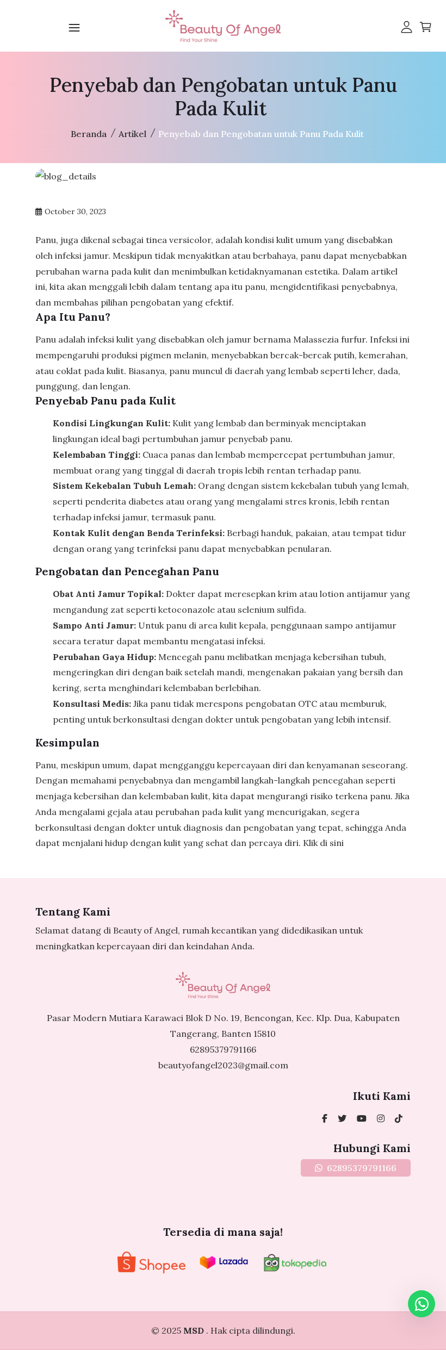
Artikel (132, 133)
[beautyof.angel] (398, 1118)
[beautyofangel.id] (381, 1118)
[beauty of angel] (362, 1118)
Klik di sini (323, 842)
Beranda (89, 133)
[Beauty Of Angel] (324, 1118)
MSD (194, 1330)
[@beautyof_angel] (342, 1118)
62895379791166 (223, 1049)
